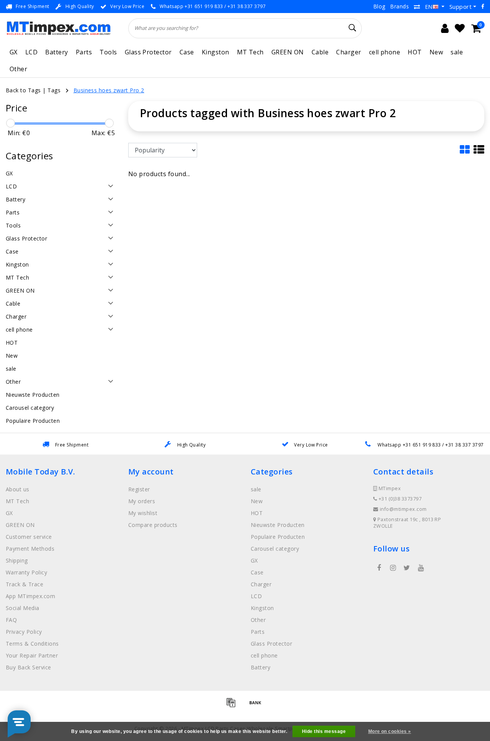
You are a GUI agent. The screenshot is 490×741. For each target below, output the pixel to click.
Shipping (17, 560)
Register (139, 489)
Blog (379, 6)
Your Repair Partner (32, 655)
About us (17, 489)
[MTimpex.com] (58, 28)
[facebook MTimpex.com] (379, 568)
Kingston (215, 52)
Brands (399, 6)
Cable (320, 52)
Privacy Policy (24, 631)
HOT (414, 52)
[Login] (445, 28)
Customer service (29, 536)
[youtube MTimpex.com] (420, 568)
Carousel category (275, 548)
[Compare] (417, 6)
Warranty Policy (26, 572)
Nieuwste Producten (278, 524)
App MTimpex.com (30, 596)
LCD (31, 52)
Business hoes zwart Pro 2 (109, 90)
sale (457, 52)
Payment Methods (30, 548)
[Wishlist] (460, 28)
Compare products (153, 524)
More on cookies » (389, 731)
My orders (141, 501)
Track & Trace (24, 584)
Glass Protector (148, 52)
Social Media (22, 608)
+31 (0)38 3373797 (399, 499)
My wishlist (142, 513)
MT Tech (250, 52)
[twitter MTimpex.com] (407, 568)
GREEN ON (287, 52)
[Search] (352, 28)
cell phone (384, 52)
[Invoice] (233, 706)
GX (14, 52)
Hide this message (324, 731)
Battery (56, 52)
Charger (348, 52)
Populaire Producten (278, 536)
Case (187, 52)
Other (18, 69)
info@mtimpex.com (403, 509)
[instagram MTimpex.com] (393, 568)
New (436, 52)
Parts (84, 52)
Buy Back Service (28, 667)
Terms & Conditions (32, 643)
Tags (53, 90)
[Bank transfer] (257, 706)
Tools (108, 52)
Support (460, 6)
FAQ (11, 619)
